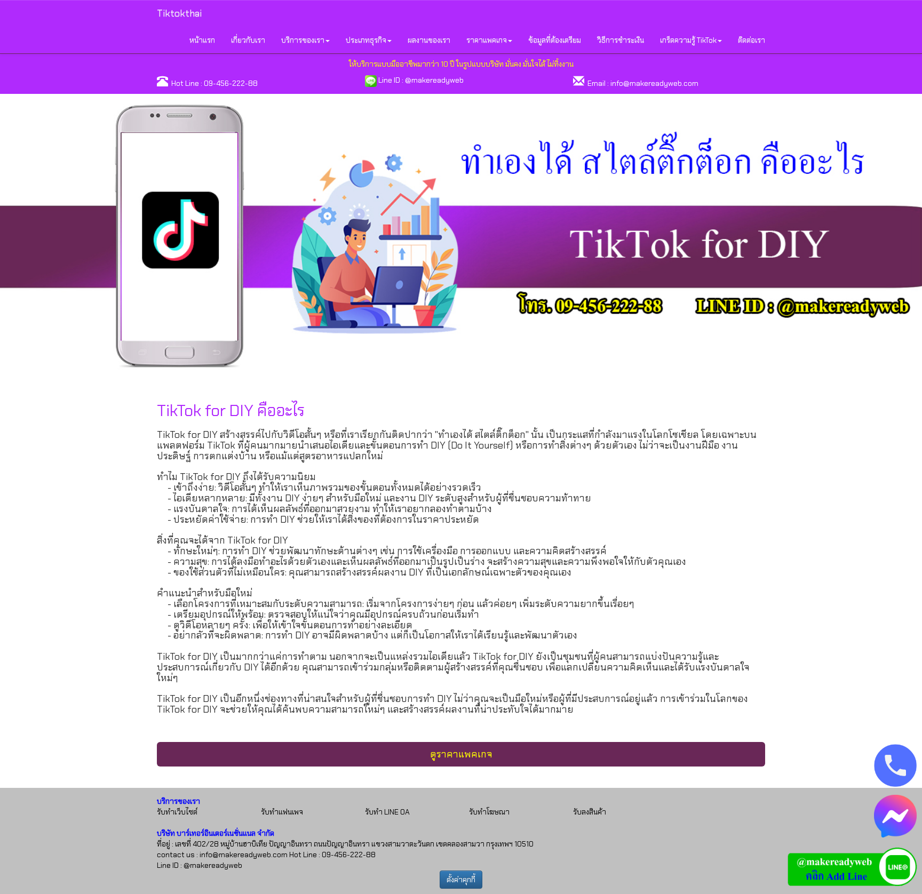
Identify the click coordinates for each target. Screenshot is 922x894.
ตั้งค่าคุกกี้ (461, 879)
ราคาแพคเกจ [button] (486, 40)
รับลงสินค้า (589, 812)
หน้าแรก (202, 40)
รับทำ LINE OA (387, 812)
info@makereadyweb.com (654, 83)
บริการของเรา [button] (302, 40)
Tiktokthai (179, 13)
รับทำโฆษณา (489, 812)
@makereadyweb (434, 80)
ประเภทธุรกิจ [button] (366, 40)
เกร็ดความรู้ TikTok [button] (688, 40)
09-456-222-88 (231, 83)
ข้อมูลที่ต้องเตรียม (554, 40)
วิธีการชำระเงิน (620, 40)
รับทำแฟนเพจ (282, 812)
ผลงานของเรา (429, 40)
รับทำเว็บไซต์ (177, 812)
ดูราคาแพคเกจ (461, 754)
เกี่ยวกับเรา (248, 40)
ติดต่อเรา (751, 40)
